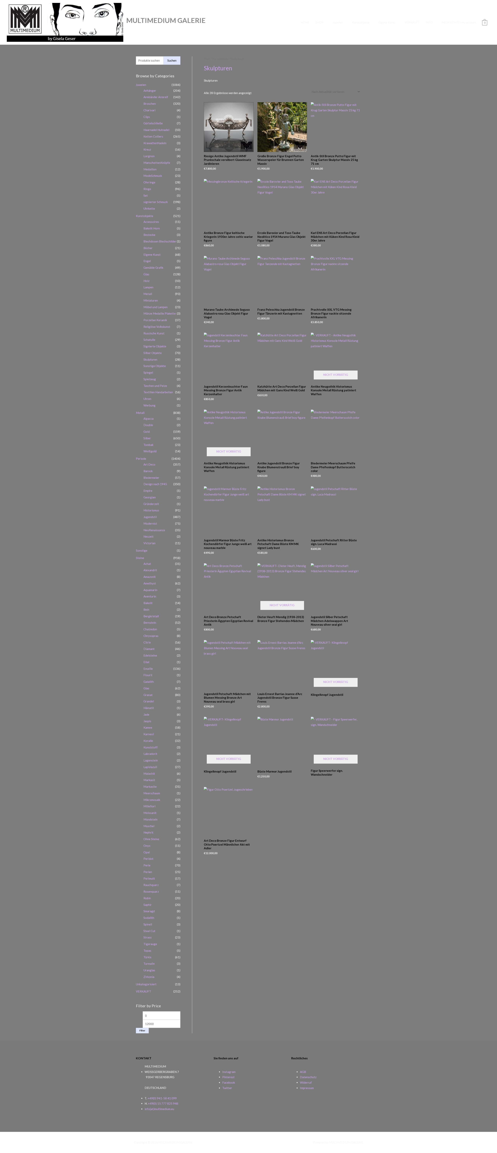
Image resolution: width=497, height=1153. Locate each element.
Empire (147, 490)
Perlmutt (149, 878)
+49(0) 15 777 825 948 (163, 1103)
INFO (429, 22)
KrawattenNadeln (154, 143)
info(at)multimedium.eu (159, 1109)
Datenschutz (308, 1077)
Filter (142, 1030)
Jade (146, 714)
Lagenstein (150, 760)
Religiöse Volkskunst (156, 326)
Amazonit (149, 576)
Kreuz (147, 149)
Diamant (149, 649)
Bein (146, 609)
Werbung (149, 405)
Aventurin (149, 596)
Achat (147, 563)
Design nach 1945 (155, 484)
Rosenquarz (151, 891)
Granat (148, 695)
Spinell (147, 924)
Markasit (149, 780)
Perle (146, 865)
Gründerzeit (151, 504)
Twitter (227, 1088)
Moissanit (149, 813)
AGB (303, 1072)
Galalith (148, 681)
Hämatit (148, 708)
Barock (148, 471)
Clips (146, 117)
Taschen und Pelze (155, 385)
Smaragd (149, 911)
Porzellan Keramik (155, 320)
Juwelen (338, 22)
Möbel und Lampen (155, 307)
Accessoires (151, 221)
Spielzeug (149, 379)
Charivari (149, 110)
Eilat (146, 662)
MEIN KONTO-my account (459, 22)
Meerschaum (151, 793)
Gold (146, 431)
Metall (147, 294)
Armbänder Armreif (155, 97)
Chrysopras (150, 636)
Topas (147, 950)
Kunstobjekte (360, 22)
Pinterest (228, 1077)
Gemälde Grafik (153, 267)
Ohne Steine (151, 839)
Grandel (148, 701)
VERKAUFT (412, 22)
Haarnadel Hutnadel (156, 130)
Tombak (148, 445)
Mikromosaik (151, 800)
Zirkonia (148, 977)
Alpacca (148, 418)
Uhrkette (149, 208)
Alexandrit (150, 570)
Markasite (150, 786)
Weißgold (149, 451)
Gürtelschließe (153, 123)
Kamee (147, 727)
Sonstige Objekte (154, 366)
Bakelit (148, 603)
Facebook (228, 1082)
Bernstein (149, 622)
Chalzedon (150, 629)
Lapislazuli (150, 767)
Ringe (147, 189)
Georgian (149, 497)
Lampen (148, 287)
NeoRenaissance (154, 530)
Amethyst (149, 583)
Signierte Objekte (154, 346)
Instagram (228, 1072)
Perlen (147, 872)
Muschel (148, 826)
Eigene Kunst (386, 22)
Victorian (149, 543)
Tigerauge (150, 944)
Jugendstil (150, 517)
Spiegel (148, 372)
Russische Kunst (153, 333)
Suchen (171, 60)
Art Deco (149, 464)
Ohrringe (149, 182)
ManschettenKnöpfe (156, 162)
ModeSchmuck (152, 175)
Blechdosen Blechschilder (159, 241)
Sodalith (148, 917)
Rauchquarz (151, 885)
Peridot (148, 858)
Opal (146, 852)
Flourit (147, 675)
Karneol (148, 734)
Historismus (151, 510)
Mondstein (150, 819)
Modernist (150, 523)
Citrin (147, 642)
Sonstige (141, 550)
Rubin (147, 898)
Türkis (147, 957)
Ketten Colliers (153, 136)
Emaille (148, 668)
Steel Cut (149, 931)
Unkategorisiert (146, 984)
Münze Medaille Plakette (159, 313)
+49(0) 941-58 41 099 (162, 1098)
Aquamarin (150, 590)
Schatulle (149, 339)
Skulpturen (150, 359)
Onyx (146, 845)
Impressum (307, 1088)
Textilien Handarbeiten (158, 392)
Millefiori (149, 806)
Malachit (149, 773)
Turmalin (149, 963)
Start (207, 58)
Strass (147, 937)
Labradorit (150, 753)
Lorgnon (149, 156)
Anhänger (149, 90)
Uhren (147, 398)
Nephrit (148, 832)
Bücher (148, 248)
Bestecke (149, 234)
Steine (140, 558)
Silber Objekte (152, 353)
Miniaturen (150, 300)
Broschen (149, 103)
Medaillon (149, 169)
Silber (147, 438)
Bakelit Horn (151, 228)
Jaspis (147, 721)
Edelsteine (150, 655)
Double (148, 425)
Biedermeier (151, 477)
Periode (141, 458)
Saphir (147, 904)
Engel (147, 261)
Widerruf (306, 1082)
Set (145, 195)
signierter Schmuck (155, 202)
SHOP (319, 22)
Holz (146, 281)
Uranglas (149, 970)
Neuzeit (148, 536)
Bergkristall (151, 616)
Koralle (148, 740)
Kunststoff (150, 747)
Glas (146, 274)
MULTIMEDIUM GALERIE (166, 20)
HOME (305, 22)
